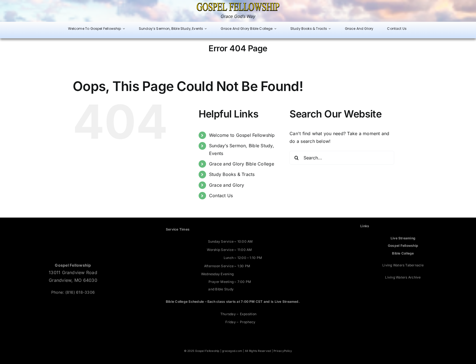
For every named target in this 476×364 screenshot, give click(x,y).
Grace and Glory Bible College (241, 164)
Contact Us (221, 195)
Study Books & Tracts (232, 174)
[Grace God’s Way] (238, 5)
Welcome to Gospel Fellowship (242, 135)
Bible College (403, 253)
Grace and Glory (226, 185)
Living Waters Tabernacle (403, 265)
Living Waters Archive (403, 277)
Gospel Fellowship (403, 245)
